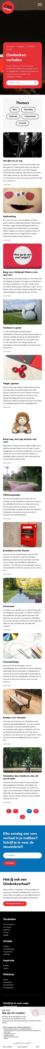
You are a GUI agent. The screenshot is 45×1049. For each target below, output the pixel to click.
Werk (15, 109)
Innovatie (22, 123)
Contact (6, 932)
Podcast (6, 946)
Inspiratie (20, 46)
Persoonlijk (10, 46)
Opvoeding (28, 109)
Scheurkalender (8, 985)
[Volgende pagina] (22, 817)
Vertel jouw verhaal (13, 903)
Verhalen (6, 966)
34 (36, 811)
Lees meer (7, 184)
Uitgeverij (6, 930)
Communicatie (30, 116)
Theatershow (8, 952)
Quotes (6, 968)
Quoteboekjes (8, 988)
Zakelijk (5, 935)
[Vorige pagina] (9, 811)
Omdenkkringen (8, 949)
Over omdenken (9, 924)
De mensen (7, 927)
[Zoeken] (35, 82)
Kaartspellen (7, 982)
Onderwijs (13, 116)
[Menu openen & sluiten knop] (39, 4)
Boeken (6, 979)
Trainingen (6, 954)
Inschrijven (10, 863)
